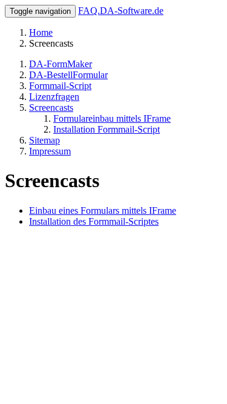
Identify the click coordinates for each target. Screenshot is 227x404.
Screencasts (51, 107)
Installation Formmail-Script (106, 129)
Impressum (50, 151)
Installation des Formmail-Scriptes (94, 221)
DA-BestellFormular (68, 75)
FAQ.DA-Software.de (120, 10)
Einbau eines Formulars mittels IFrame (102, 210)
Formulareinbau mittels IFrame (112, 118)
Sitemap (44, 140)
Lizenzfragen (54, 96)
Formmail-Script (60, 86)
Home (41, 32)
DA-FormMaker (60, 64)
